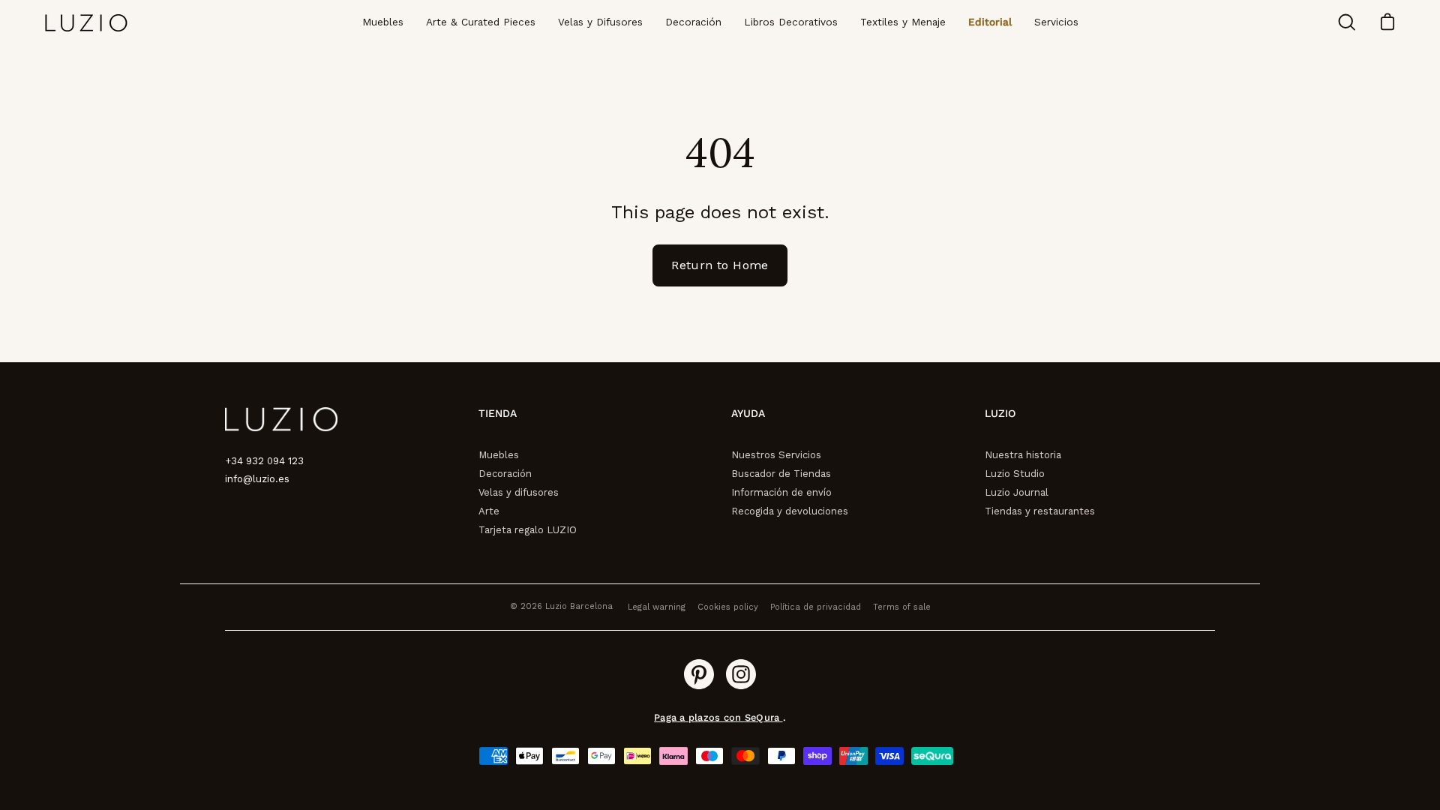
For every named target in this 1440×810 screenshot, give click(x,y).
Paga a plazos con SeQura (718, 717)
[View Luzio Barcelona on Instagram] (741, 674)
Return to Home (720, 265)
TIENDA (497, 413)
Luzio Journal (1016, 492)
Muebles (498, 454)
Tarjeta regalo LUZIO (527, 530)
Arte (489, 511)
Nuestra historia (1023, 454)
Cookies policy (728, 607)
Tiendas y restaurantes (1040, 511)
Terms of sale (902, 607)
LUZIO (1000, 413)
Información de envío (781, 492)
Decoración (505, 473)
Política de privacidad (815, 607)
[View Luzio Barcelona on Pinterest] (699, 674)
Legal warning (657, 607)
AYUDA (748, 413)
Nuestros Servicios (776, 454)
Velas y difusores (518, 492)
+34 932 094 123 (264, 460)
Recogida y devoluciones (789, 511)
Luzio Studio (1015, 473)
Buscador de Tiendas (781, 473)
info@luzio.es (257, 478)
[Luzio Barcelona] (86, 23)
